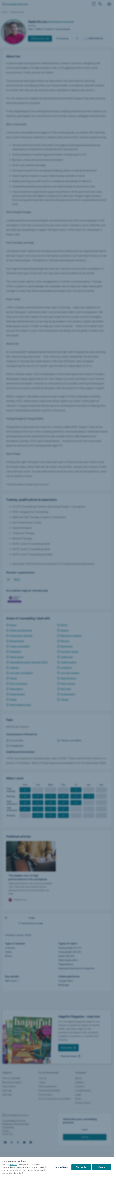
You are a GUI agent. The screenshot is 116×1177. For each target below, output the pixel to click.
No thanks (81, 1167)
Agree (101, 1167)
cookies (13, 1164)
